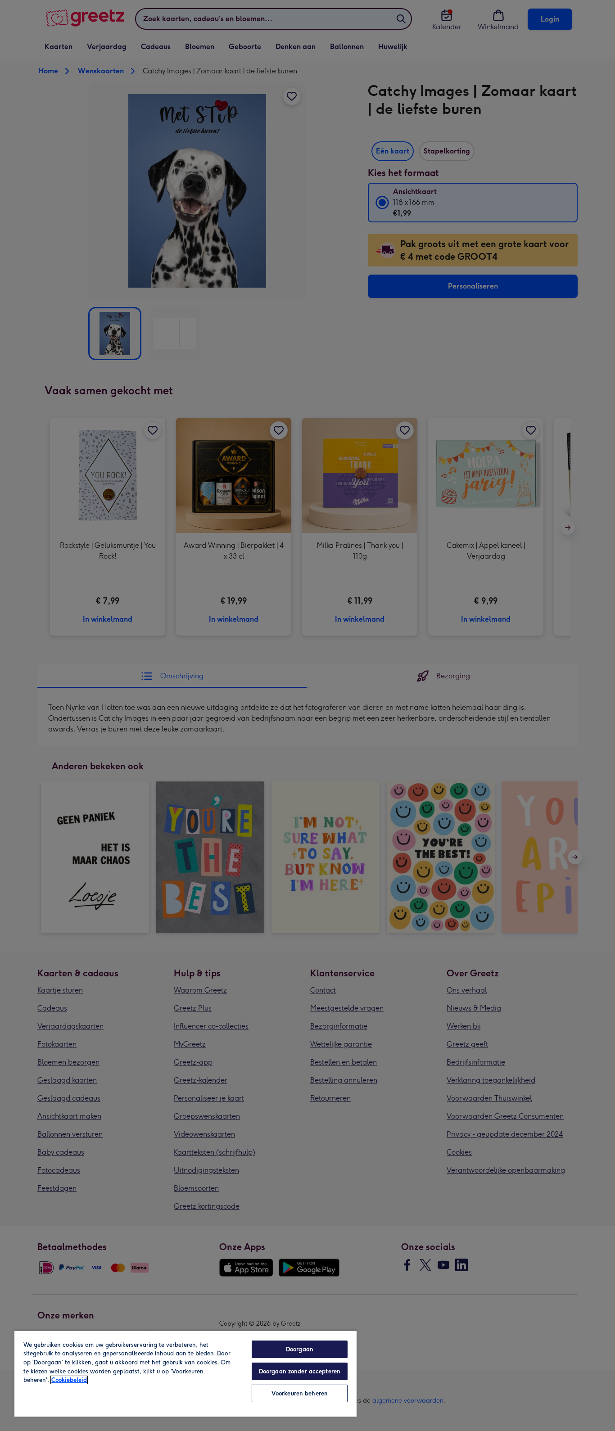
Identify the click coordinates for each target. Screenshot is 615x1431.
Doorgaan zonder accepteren (299, 1371)
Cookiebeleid (69, 1380)
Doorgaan (299, 1349)
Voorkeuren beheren (299, 1393)
